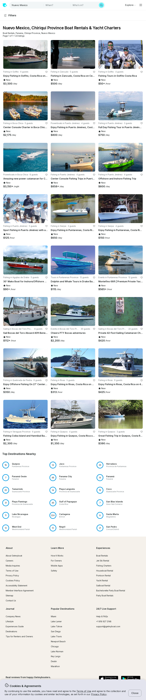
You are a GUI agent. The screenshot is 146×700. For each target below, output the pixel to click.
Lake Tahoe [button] (56, 626)
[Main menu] (141, 5)
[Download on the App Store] (108, 679)
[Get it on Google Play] (130, 679)
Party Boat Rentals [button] (104, 595)
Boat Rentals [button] (102, 555)
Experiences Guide (15, 626)
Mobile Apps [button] (57, 565)
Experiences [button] (103, 548)
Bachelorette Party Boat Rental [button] (110, 590)
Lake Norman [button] (57, 651)
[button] (9, 33)
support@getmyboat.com (108, 626)
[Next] (44, 54)
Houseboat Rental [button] (104, 570)
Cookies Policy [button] (13, 580)
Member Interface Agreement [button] (20, 590)
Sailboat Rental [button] (103, 585)
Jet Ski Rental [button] (102, 560)
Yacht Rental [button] (102, 580)
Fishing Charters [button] (103, 565)
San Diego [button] (56, 631)
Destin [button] (54, 661)
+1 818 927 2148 (103, 621)
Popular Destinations (62, 608)
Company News (13, 616)
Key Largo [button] (55, 656)
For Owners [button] (56, 560)
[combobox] (26, 5)
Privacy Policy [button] (99, 694)
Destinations (11, 631)
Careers (9, 560)
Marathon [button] (55, 666)
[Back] (7, 54)
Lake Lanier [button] (56, 621)
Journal (10, 608)
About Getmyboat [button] (14, 555)
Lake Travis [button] (56, 636)
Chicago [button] (55, 646)
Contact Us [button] (11, 600)
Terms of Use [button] (83, 691)
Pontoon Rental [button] (103, 575)
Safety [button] (54, 570)
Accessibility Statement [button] (16, 585)
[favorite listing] (46, 72)
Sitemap (9, 595)
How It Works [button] (57, 555)
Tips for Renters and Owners (19, 636)
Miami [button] (53, 616)
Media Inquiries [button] (13, 565)
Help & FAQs (102, 616)
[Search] (101, 5)
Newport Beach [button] (58, 641)
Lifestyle (10, 621)
